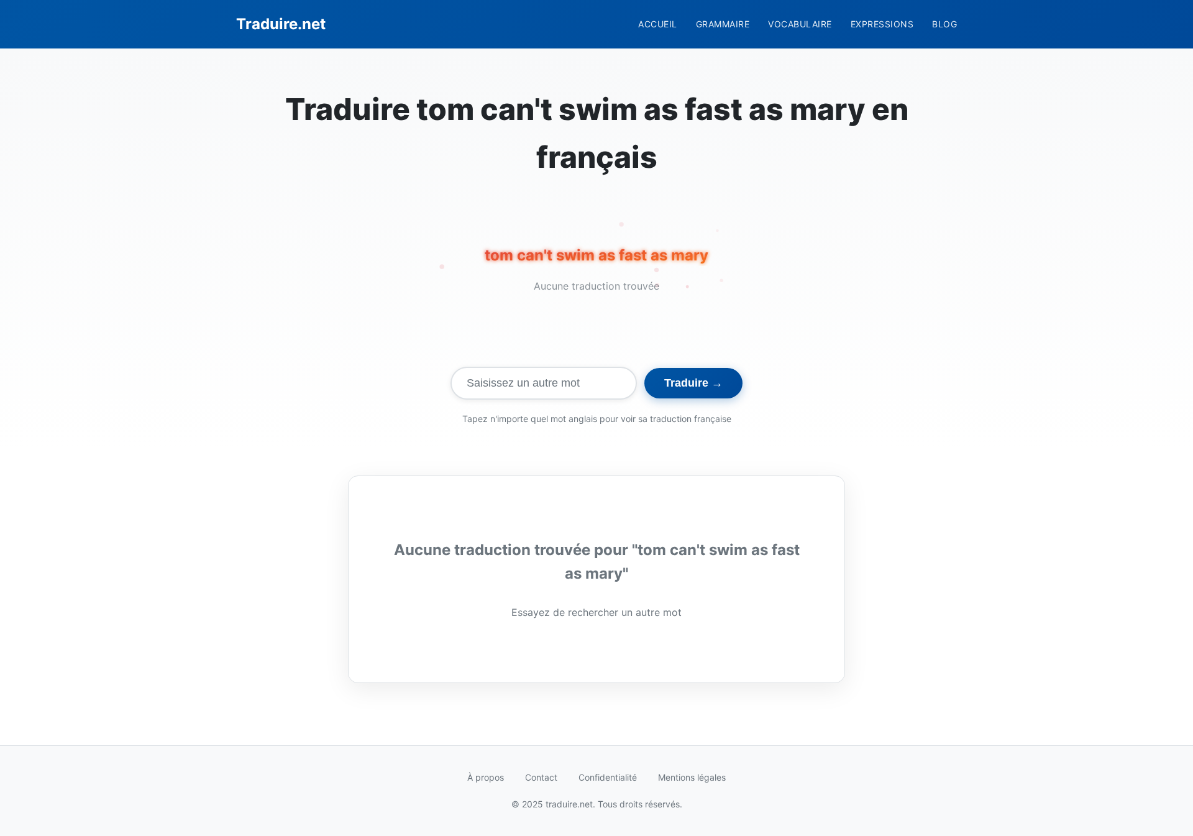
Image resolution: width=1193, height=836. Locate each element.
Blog (944, 24)
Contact (541, 777)
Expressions (882, 24)
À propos (485, 777)
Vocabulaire (800, 24)
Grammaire (723, 24)
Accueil (657, 24)
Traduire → (693, 383)
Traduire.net (281, 24)
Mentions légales (692, 777)
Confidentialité (607, 777)
